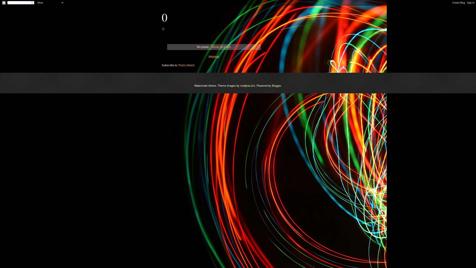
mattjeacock (247, 85)
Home (214, 56)
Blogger (276, 85)
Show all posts (221, 47)
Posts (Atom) (186, 65)
